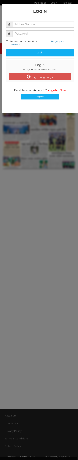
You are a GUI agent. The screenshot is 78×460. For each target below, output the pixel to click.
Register (39, 96)
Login (40, 52)
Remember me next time (37, 43)
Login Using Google (42, 77)
